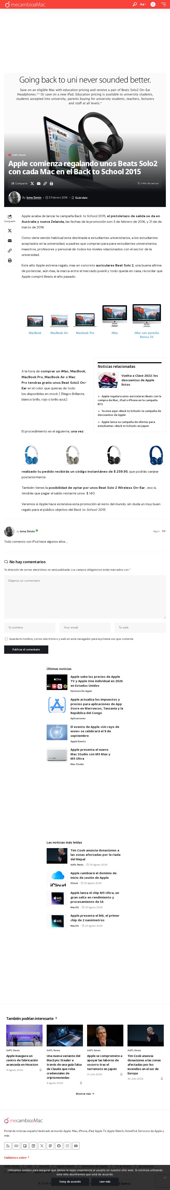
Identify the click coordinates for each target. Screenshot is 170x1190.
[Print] (51, 183)
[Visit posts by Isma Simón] (9, 531)
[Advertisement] (85, 40)
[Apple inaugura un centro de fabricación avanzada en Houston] (24, 1035)
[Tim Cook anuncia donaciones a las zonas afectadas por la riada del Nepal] (57, 856)
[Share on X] (32, 183)
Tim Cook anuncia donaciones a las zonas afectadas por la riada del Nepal (95, 854)
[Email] (38, 183)
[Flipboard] (25, 1146)
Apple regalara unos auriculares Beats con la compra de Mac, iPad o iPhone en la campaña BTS (129, 400)
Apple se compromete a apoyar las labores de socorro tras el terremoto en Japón (104, 1062)
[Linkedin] (33, 1146)
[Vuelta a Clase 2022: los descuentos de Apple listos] (108, 380)
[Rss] (8, 1146)
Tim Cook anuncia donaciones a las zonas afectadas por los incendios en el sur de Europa (144, 1064)
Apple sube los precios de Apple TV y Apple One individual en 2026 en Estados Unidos (96, 681)
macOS (74, 907)
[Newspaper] (16, 1146)
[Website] (164, 531)
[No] (165, 1177)
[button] (135, 4)
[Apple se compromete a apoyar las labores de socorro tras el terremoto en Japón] (105, 1035)
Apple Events (78, 741)
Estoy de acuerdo (70, 1181)
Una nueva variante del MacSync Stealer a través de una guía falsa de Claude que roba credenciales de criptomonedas (64, 1067)
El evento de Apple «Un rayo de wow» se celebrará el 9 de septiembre (94, 731)
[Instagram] (67, 1146)
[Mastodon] (50, 1146)
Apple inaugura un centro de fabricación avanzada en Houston (22, 1060)
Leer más (105, 1181)
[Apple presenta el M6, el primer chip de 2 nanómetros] (57, 921)
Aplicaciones (77, 718)
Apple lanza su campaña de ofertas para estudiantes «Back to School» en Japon (126, 424)
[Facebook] (59, 1146)
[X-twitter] (42, 1146)
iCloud (74, 883)
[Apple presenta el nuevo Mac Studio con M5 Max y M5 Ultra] (57, 755)
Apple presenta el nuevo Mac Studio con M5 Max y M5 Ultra (90, 753)
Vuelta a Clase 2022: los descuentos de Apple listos (139, 379)
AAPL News (19, 155)
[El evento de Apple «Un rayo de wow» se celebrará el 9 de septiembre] (57, 732)
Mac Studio (77, 764)
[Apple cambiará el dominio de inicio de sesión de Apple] (57, 878)
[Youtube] (76, 1146)
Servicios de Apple (81, 691)
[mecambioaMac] (25, 4)
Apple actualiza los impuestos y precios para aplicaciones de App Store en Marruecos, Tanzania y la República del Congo (96, 706)
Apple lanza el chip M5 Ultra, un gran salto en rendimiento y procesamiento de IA (94, 897)
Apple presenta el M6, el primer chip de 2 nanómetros (94, 917)
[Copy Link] (45, 183)
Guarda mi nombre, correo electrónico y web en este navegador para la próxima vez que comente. (71, 639)
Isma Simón (34, 197)
